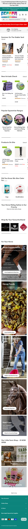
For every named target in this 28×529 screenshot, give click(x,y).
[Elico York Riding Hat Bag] (7, 86)
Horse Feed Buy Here (9, 332)
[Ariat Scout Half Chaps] (20, 152)
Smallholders (20, 197)
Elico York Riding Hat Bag (7, 94)
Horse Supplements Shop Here (12, 272)
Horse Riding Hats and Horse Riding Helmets (19, 129)
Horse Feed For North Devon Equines (7, 129)
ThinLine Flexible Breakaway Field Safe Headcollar (19, 57)
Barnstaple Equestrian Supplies (10, 525)
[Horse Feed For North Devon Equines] (7, 119)
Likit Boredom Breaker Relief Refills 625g (20, 95)
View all (3, 39)
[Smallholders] (19, 189)
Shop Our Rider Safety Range (14, 209)
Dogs (7, 197)
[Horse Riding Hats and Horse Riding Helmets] (19, 119)
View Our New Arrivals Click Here (18, 9)
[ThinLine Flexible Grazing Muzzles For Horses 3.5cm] (7, 48)
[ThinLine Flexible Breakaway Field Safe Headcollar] (20, 48)
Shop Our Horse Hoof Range (11, 433)
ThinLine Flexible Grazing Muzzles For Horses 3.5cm (7, 57)
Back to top (14, 493)
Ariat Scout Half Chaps (19, 160)
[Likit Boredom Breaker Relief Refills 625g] (20, 86)
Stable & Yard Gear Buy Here (11, 375)
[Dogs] (7, 189)
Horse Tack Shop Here (10, 408)
